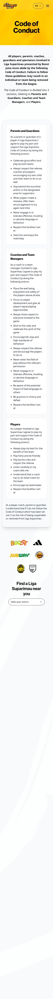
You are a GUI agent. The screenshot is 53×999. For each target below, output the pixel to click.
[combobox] (26, 602)
